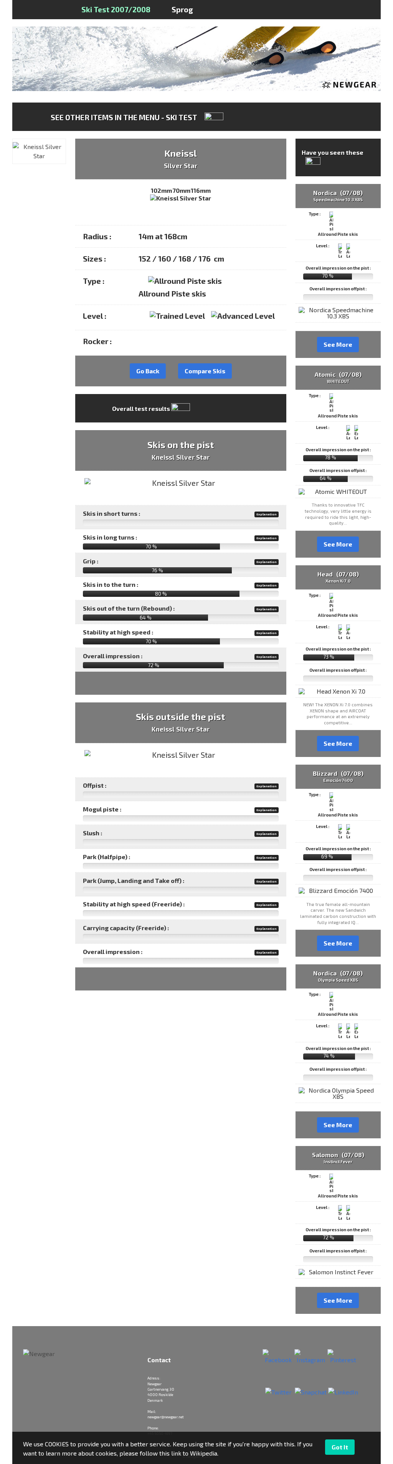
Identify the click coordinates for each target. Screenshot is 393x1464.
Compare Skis (205, 370)
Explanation (266, 514)
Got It (340, 1447)
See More (338, 344)
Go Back (147, 370)
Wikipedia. (204, 1453)
